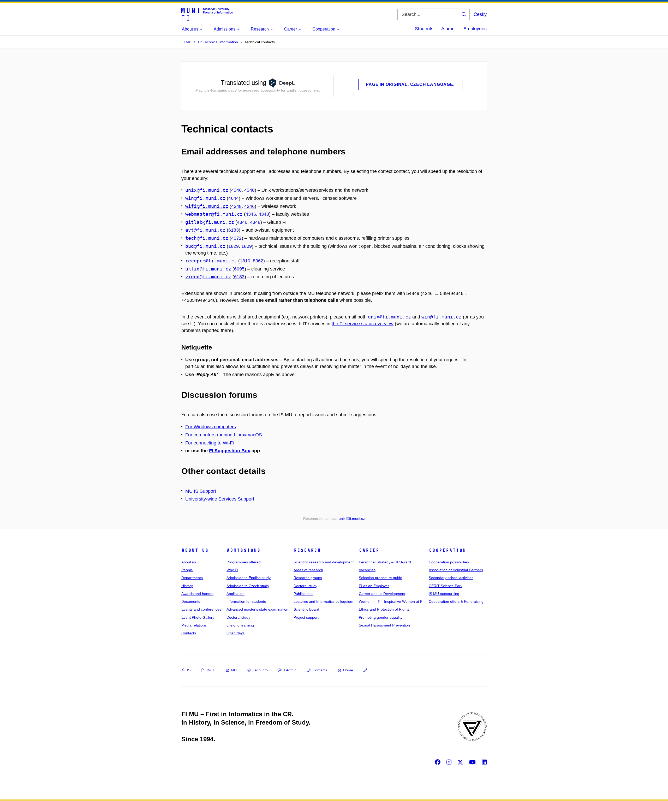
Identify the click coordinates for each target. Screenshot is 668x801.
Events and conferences (201, 609)
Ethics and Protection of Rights (384, 609)
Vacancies (367, 570)
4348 (249, 190)
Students (424, 28)
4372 (236, 238)
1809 (246, 246)
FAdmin (290, 670)
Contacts (188, 633)
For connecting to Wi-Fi (209, 442)
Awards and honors (197, 594)
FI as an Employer (374, 586)
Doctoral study (238, 617)
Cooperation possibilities (449, 562)
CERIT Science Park (445, 586)
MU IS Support (200, 491)
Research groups (308, 578)
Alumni (448, 28)
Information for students (246, 601)
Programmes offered (243, 562)
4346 (236, 190)
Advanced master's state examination (257, 609)
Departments (192, 578)
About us (194, 550)
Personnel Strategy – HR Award (385, 562)
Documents (190, 601)
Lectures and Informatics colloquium (323, 601)
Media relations (194, 625)
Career (369, 550)
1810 (245, 260)
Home (348, 670)
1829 (233, 246)
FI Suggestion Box (229, 450)
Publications (303, 594)
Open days (235, 633)
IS (188, 670)
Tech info (260, 670)
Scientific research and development (324, 562)
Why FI (232, 570)
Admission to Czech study (247, 586)
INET (211, 670)
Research (307, 550)
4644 (233, 198)
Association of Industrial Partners (456, 570)
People (187, 570)
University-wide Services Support (219, 499)
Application (235, 594)
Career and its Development (382, 594)
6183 (233, 230)
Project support (306, 617)
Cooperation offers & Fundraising (456, 601)
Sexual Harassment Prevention (384, 625)
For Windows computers (210, 426)
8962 (258, 260)
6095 (239, 269)
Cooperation (447, 550)
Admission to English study (248, 578)
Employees (475, 28)
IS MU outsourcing (444, 594)
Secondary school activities (451, 578)
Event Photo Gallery (197, 617)
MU (234, 670)
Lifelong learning (240, 625)
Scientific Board (306, 609)
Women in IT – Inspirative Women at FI (391, 601)
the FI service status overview (362, 323)
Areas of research (308, 570)
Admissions (243, 550)
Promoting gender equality (380, 617)
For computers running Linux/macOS (223, 434)
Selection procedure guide (380, 578)
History (187, 586)
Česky (480, 14)
